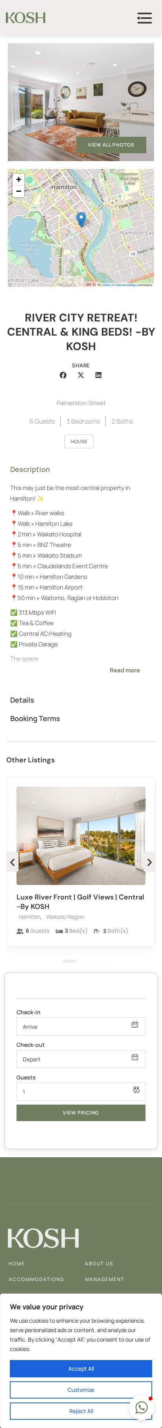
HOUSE (79, 441)
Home (17, 1263)
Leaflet (105, 285)
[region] (81, 1361)
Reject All (81, 1411)
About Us (99, 1263)
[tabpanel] (81, 585)
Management (105, 1279)
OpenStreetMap (125, 285)
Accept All (81, 1368)
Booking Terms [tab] (35, 718)
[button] (81, 220)
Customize (81, 1389)
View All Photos (111, 144)
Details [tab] (22, 700)
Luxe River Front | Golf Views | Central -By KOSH (80, 901)
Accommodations (36, 1279)
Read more (125, 670)
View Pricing (81, 1112)
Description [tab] (30, 469)
